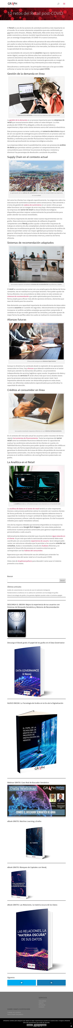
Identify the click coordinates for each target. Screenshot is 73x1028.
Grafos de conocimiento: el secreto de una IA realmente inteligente (28, 590)
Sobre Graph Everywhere (15, 1014)
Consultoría (42, 1001)
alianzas (30, 368)
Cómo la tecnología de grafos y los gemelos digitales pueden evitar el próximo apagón (34, 595)
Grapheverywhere (25, 561)
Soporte (41, 1003)
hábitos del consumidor (33, 550)
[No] (71, 1023)
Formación (42, 1005)
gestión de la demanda (18, 120)
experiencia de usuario (40, 541)
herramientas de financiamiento (25, 438)
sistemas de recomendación (18, 296)
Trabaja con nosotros (14, 1012)
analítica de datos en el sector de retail (24, 508)
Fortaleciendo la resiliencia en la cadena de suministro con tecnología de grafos (32, 593)
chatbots (44, 546)
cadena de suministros (32, 205)
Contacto (41, 1007)
